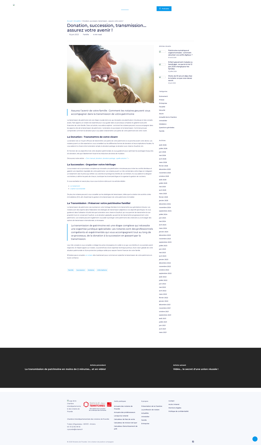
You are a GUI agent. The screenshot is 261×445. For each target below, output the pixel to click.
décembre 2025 (165, 169)
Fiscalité (162, 107)
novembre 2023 (165, 239)
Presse (161, 100)
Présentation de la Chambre (151, 406)
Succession (80, 270)
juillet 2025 (163, 183)
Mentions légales (175, 408)
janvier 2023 (163, 259)
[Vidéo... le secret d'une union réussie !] (195, 368)
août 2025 (162, 180)
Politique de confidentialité (179, 411)
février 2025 (163, 197)
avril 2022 (162, 291)
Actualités (77, 21)
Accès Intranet (174, 404)
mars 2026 (163, 162)
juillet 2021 (163, 322)
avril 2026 (162, 159)
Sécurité (162, 110)
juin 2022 (162, 284)
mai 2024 (162, 221)
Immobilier (163, 121)
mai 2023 (162, 252)
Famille (86, 35)
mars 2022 (163, 294)
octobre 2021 (164, 311)
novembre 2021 (165, 308)
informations (102, 270)
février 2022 (163, 298)
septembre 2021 (165, 315)
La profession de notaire (150, 410)
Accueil (69, 21)
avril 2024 (162, 225)
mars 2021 (163, 332)
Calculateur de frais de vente (124, 419)
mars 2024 (163, 228)
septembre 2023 (165, 242)
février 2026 (163, 166)
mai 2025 (162, 187)
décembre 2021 (164, 305)
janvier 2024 (163, 232)
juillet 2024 (163, 214)
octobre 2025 (164, 176)
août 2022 (162, 277)
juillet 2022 (163, 280)
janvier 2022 (163, 301)
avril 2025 (162, 190)
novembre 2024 (165, 207)
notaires (91, 270)
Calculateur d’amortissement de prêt (125, 427)
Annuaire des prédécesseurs (124, 412)
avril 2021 (162, 329)
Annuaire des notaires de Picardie (123, 407)
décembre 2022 (165, 263)
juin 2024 (162, 218)
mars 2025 (163, 193)
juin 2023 (162, 249)
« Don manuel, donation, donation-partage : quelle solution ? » (107, 158)
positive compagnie (107, 442)
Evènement (163, 96)
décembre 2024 (165, 204)
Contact (171, 401)
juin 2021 (162, 325)
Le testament (75, 186)
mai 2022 (162, 287)
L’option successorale (77, 189)
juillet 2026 (163, 148)
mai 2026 (162, 155)
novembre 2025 (165, 173)
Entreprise (163, 103)
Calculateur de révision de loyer (125, 423)
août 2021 (162, 318)
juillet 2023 (163, 246)
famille (70, 270)
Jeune (161, 114)
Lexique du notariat (121, 416)
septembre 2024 (165, 211)
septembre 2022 (165, 273)
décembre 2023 (165, 235)
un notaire (89, 255)
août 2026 (162, 145)
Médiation (162, 124)
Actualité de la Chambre (168, 117)
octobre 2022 (164, 270)
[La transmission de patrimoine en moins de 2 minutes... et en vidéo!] (65, 368)
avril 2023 (162, 256)
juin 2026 (162, 152)
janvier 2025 (163, 200)
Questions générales (166, 127)
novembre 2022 (165, 266)
